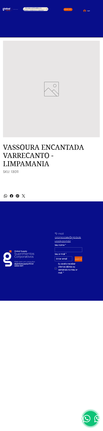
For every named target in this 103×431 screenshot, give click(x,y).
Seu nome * (60, 245)
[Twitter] (23, 195)
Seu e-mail (60, 254)
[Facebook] (11, 195)
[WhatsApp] (5, 195)
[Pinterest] (17, 195)
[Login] (83, 10)
